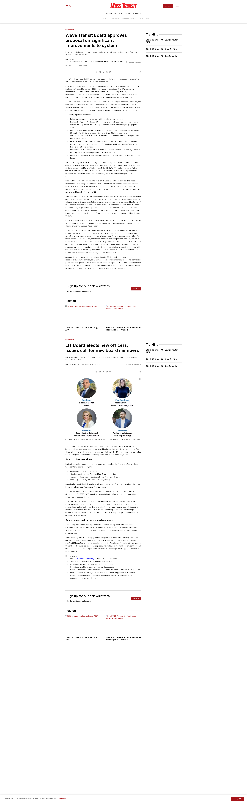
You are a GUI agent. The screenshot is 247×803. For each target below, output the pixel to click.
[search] (70, 6)
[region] (123, 799)
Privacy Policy (63, 798)
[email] (110, 72)
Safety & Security (129, 19)
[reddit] (107, 72)
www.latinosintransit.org (84, 559)
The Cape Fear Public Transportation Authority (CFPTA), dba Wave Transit (94, 61)
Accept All (237, 799)
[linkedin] (100, 72)
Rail (105, 19)
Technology (114, 19)
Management (144, 19)
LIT (75, 365)
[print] (140, 72)
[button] (66, 6)
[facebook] (96, 72)
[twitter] (103, 72)
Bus (99, 19)
